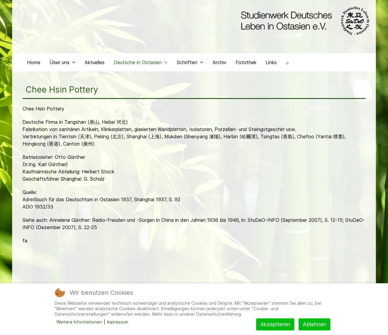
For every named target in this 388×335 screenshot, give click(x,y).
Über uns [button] (59, 62)
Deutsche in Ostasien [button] (138, 62)
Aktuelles (95, 62)
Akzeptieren (275, 324)
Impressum (117, 321)
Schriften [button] (187, 62)
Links (271, 62)
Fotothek (246, 62)
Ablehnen (314, 324)
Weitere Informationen (79, 321)
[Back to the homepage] (304, 20)
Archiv (219, 62)
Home (33, 62)
